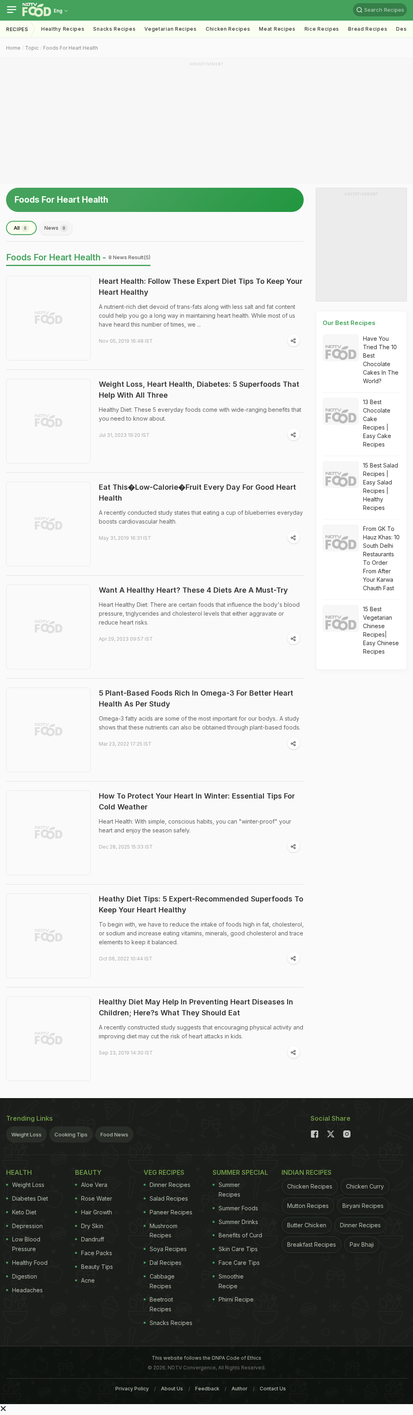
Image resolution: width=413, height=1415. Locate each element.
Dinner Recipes (170, 1184)
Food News (114, 1134)
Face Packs (96, 1252)
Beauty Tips (97, 1266)
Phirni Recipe (236, 1299)
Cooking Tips (71, 1134)
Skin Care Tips (238, 1248)
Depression (27, 1225)
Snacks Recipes (114, 29)
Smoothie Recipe (231, 1281)
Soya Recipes (168, 1248)
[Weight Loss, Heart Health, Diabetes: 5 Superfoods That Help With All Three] (48, 421)
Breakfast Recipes (311, 1244)
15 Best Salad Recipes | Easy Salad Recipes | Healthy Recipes (380, 486)
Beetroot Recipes (161, 1304)
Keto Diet (24, 1212)
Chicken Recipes (228, 29)
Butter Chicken (306, 1225)
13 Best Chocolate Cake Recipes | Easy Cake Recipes (377, 423)
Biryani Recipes (363, 1205)
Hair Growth (96, 1212)
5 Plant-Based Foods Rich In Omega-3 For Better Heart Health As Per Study (196, 698)
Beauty (88, 1172)
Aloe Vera (94, 1184)
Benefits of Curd (240, 1235)
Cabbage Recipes (162, 1281)
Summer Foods (238, 1208)
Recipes (17, 29)
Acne (88, 1280)
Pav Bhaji (362, 1244)
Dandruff (92, 1239)
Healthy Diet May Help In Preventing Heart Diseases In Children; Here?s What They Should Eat (196, 1007)
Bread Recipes (367, 29)
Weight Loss (26, 1134)
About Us (172, 1389)
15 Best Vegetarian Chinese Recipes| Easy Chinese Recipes (381, 630)
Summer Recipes (229, 1189)
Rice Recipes (322, 29)
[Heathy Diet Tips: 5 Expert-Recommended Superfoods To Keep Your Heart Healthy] (48, 935)
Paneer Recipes (171, 1212)
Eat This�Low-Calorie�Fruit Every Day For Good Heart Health (197, 492)
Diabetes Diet (30, 1198)
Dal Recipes (165, 1262)
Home (13, 48)
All (20, 227)
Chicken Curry (365, 1186)
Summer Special (240, 1172)
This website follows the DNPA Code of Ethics (206, 1358)
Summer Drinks (238, 1221)
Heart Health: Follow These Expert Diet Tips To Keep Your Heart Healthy (200, 286)
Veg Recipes (164, 1172)
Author (240, 1389)
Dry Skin (92, 1225)
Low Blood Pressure (26, 1244)
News (54, 227)
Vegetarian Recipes (170, 29)
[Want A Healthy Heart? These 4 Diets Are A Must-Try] (48, 627)
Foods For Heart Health (70, 48)
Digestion (24, 1276)
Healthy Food (30, 1262)
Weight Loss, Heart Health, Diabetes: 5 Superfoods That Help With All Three (199, 389)
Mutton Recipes (308, 1205)
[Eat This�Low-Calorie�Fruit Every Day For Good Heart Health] (48, 524)
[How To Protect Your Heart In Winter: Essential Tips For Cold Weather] (48, 832)
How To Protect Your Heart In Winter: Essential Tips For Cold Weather (197, 801)
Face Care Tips (239, 1262)
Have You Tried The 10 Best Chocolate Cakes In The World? (380, 359)
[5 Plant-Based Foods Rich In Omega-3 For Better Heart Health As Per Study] (48, 730)
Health (19, 1172)
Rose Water (96, 1198)
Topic (32, 48)
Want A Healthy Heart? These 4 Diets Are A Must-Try (193, 590)
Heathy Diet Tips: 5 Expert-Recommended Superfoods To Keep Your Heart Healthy (201, 904)
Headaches (27, 1290)
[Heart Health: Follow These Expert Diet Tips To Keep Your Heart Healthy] (48, 318)
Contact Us (273, 1389)
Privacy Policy (132, 1389)
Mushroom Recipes (163, 1230)
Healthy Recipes (63, 29)
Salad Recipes (169, 1198)
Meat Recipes (277, 29)
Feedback (207, 1389)
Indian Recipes (307, 1172)
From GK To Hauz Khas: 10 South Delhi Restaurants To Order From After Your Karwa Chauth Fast (381, 558)
